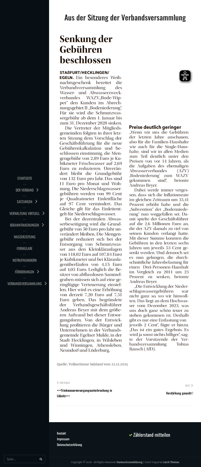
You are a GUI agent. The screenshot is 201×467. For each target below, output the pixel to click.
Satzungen (24, 201)
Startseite (24, 178)
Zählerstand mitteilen (151, 434)
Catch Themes (171, 462)
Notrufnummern (25, 260)
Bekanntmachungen (24, 225)
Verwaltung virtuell (24, 213)
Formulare (24, 248)
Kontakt (61, 433)
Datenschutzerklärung (69, 444)
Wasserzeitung (25, 236)
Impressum (63, 439)
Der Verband (25, 190)
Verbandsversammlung (24, 283)
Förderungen (24, 271)
